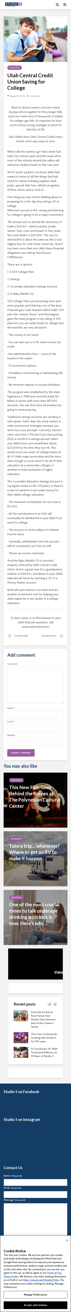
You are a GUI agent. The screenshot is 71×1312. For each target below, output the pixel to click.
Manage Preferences (35, 1294)
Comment (12, 664)
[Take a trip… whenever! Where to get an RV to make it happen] (35, 858)
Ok (67, 1240)
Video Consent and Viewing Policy (41, 1279)
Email (10, 722)
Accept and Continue (35, 1305)
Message (14, 1200)
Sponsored (14, 68)
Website (11, 735)
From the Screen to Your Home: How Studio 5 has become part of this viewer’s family (43, 1019)
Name (11, 708)
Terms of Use (54, 1272)
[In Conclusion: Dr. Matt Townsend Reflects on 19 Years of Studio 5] (21, 1052)
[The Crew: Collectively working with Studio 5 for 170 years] (21, 1037)
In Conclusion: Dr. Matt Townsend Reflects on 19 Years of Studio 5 (44, 1052)
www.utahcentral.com (35, 626)
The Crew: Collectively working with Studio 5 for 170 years (44, 1037)
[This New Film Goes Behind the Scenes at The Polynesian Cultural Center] (35, 800)
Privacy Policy (11, 1276)
